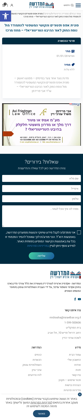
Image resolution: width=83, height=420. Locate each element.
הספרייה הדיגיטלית (61, 13)
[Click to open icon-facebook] (75, 299)
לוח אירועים (35, 375)
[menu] (78, 5)
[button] (5, 16)
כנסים (38, 355)
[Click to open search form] (72, 5)
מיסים (47, 13)
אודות (77, 365)
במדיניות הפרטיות (38, 246)
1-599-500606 (72, 322)
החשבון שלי (74, 360)
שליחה (41, 256)
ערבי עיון (37, 370)
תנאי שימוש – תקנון (70, 380)
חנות (78, 370)
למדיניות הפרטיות (41, 402)
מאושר (41, 414)
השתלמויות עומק (32, 365)
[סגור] (80, 394)
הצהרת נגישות (73, 385)
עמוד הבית (76, 13)
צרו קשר (76, 375)
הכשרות (37, 360)
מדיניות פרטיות (72, 390)
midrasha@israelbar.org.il (65, 317)
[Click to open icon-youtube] (79, 299)
